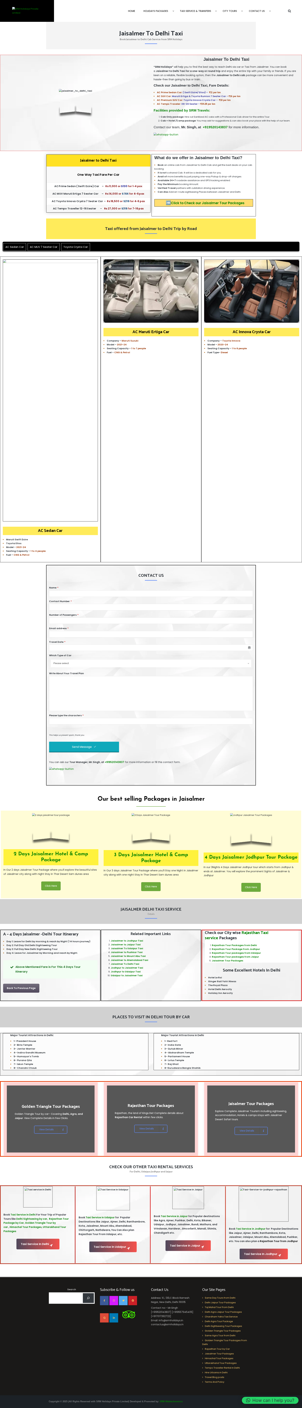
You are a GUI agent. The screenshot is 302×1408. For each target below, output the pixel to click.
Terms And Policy (214, 1382)
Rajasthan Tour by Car (217, 1349)
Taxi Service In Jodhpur (260, 1254)
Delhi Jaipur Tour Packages (220, 1302)
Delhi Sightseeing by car (31, 1219)
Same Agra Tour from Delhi (220, 1335)
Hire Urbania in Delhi (216, 1372)
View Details (46, 1129)
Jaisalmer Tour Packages (227, 960)
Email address (59, 628)
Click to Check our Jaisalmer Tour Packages (205, 203)
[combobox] (151, 647)
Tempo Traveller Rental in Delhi (222, 1367)
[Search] (88, 1298)
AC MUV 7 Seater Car (43, 247)
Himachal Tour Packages (26, 1227)
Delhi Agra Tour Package (219, 1321)
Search (71, 1289)
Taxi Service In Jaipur (185, 1246)
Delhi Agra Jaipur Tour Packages (223, 1312)
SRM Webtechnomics (171, 1401)
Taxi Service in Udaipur (100, 1217)
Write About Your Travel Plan (66, 673)
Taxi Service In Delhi (35, 1244)
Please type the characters (66, 715)
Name (53, 587)
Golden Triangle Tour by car (32, 1114)
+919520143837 (215, 127)
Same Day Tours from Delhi (220, 1297)
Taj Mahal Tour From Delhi (219, 1307)
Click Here (51, 886)
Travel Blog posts (214, 1377)
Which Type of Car (60, 655)
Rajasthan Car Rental (128, 1117)
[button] (270, 1400)
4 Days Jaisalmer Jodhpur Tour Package (251, 857)
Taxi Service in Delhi (23, 1214)
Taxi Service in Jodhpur (250, 1229)
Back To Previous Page (21, 988)
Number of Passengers (63, 615)
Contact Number (60, 601)
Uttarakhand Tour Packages (221, 1363)
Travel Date (57, 642)
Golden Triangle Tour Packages (223, 1330)
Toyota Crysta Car (75, 247)
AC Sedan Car (14, 247)
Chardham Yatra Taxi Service (221, 1316)
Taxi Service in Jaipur (174, 1216)
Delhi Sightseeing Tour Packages (223, 1326)
